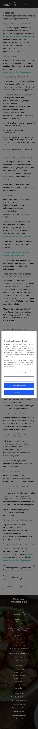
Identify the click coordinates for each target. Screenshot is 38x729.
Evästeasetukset (19, 379)
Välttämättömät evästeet (19, 385)
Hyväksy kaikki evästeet (19, 392)
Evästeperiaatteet (22, 372)
